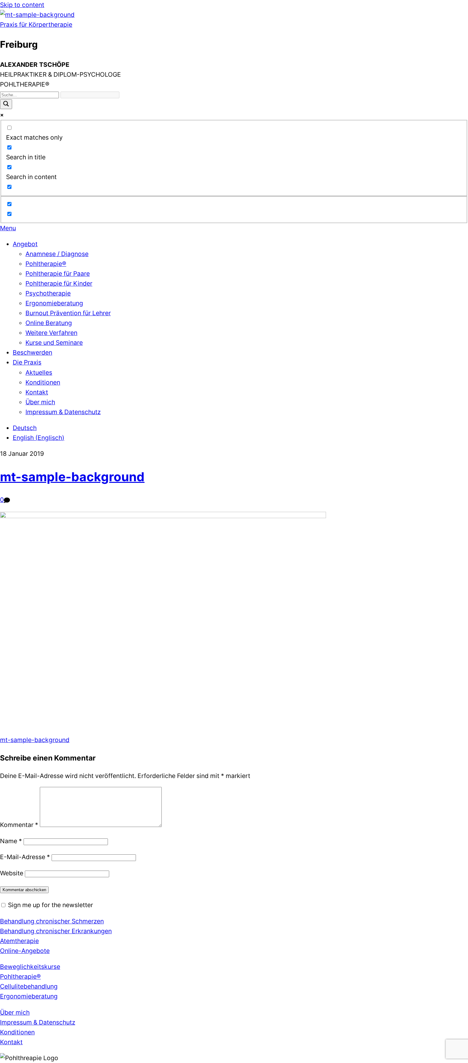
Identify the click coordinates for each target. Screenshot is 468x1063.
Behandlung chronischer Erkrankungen (56, 931)
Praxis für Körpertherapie (36, 24)
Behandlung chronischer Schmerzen (52, 921)
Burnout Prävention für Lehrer (68, 313)
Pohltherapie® (45, 263)
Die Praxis (27, 362)
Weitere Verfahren (51, 333)
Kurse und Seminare (54, 342)
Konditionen (42, 382)
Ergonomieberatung (54, 303)
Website (11, 873)
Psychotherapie (48, 293)
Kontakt (36, 392)
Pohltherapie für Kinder (58, 283)
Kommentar (19, 825)
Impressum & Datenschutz (63, 412)
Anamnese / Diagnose (57, 254)
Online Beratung (48, 323)
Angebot (25, 244)
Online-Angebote (25, 951)
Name (11, 841)
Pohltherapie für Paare (57, 273)
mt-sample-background (72, 476)
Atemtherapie (19, 941)
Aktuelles (38, 372)
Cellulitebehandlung (29, 986)
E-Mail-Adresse (25, 857)
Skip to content (22, 5)
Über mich (40, 402)
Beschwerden (32, 352)
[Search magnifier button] (6, 104)
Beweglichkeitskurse (30, 966)
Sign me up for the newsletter (49, 905)
